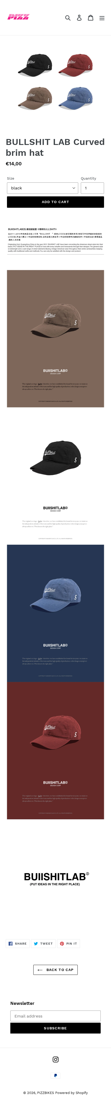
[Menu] (102, 18)
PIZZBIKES (45, 1093)
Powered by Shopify (71, 1093)
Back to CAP (59, 970)
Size (10, 178)
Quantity (88, 178)
